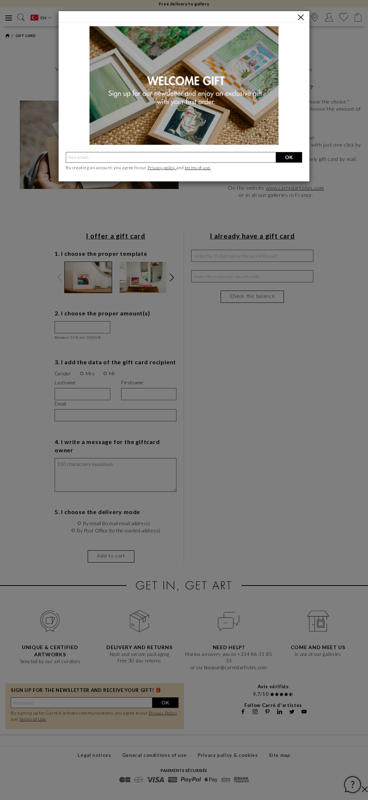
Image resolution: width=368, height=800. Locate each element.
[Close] (301, 17)
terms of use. (198, 167)
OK (289, 157)
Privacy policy (162, 167)
